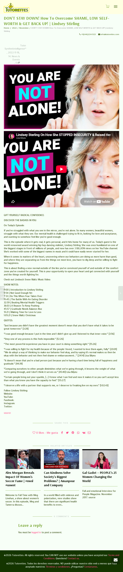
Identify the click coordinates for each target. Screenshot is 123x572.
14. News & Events (14, 58)
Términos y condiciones (58, 566)
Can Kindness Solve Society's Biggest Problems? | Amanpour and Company (59, 479)
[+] (23, 459)
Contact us (73, 558)
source (7, 413)
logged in (36, 532)
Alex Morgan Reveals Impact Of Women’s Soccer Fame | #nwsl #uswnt (19, 479)
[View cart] (107, 6)
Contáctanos (90, 566)
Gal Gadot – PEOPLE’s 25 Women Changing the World (99, 477)
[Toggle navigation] (115, 6)
